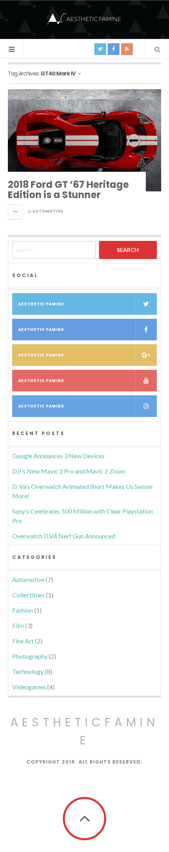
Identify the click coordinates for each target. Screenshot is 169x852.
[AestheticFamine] (84, 19)
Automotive (48, 211)
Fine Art (23, 641)
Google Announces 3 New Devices (58, 455)
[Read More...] (15, 212)
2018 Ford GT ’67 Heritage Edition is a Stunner (68, 189)
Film (18, 625)
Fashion (22, 610)
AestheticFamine (84, 731)
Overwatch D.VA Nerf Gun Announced (63, 536)
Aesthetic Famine (41, 304)
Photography (30, 656)
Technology (28, 671)
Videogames (29, 686)
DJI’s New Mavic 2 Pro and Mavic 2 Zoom (68, 471)
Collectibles (28, 595)
